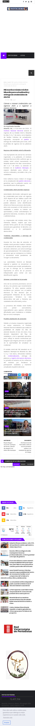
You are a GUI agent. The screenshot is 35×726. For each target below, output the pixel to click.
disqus (23, 464)
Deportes (29, 67)
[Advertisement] (17, 34)
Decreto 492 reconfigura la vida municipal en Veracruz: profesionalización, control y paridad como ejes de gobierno (21, 554)
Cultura (19, 67)
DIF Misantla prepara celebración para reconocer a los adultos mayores (17, 395)
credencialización (13, 356)
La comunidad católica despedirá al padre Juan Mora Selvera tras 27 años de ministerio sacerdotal (21, 584)
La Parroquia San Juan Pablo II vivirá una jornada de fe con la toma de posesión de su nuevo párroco (21, 591)
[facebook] (23, 1)
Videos (13, 73)
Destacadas (12, 55)
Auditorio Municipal (21, 168)
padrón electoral (24, 181)
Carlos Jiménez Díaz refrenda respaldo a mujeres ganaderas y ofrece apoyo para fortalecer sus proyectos (20, 610)
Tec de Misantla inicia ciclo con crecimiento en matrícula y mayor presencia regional (16, 431)
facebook (30, 464)
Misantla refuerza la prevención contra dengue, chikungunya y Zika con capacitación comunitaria (16, 413)
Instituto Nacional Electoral (13, 131)
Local (22, 55)
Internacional (7, 67)
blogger (16, 464)
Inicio (5, 82)
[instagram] (31, 1)
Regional (5, 61)
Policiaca (16, 61)
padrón (26, 139)
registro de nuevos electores (21, 358)
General (5, 73)
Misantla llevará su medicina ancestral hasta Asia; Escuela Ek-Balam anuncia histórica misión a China (20, 600)
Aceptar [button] (6, 722)
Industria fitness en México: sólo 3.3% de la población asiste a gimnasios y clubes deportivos (21, 545)
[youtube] (29, 1)
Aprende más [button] (7, 717)
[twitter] (26, 1)
